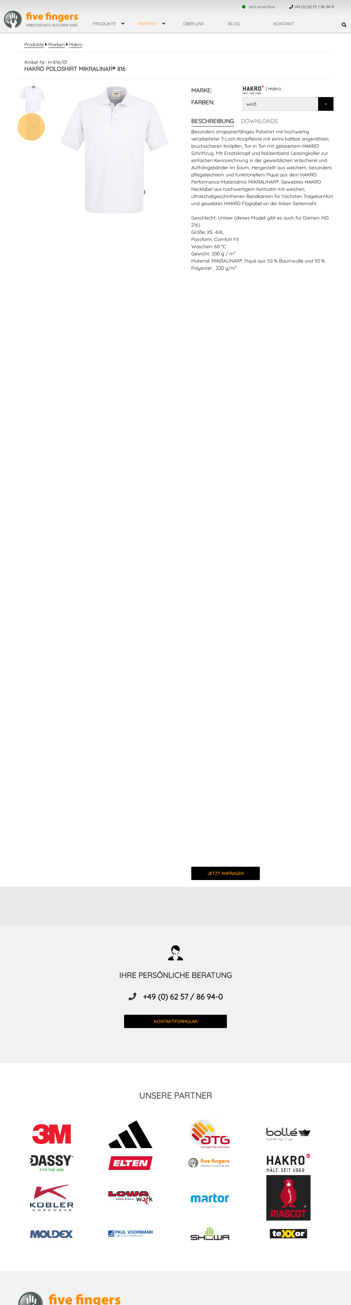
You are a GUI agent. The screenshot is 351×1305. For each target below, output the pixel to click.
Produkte (104, 23)
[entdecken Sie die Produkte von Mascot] (294, 1199)
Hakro (75, 44)
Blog (234, 23)
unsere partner (175, 1095)
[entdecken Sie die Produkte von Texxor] (294, 1234)
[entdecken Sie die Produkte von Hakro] (294, 1164)
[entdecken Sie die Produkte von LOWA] (136, 1199)
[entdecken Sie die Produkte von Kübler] (57, 1199)
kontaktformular (175, 1021)
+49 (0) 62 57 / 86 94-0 (183, 996)
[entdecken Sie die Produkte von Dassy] (57, 1164)
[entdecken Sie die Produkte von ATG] (215, 1135)
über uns (193, 23)
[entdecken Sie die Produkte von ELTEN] (136, 1164)
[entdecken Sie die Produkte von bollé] (294, 1135)
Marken (56, 44)
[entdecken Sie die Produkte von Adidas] (136, 1135)
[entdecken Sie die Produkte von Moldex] (57, 1234)
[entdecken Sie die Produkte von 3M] (57, 1135)
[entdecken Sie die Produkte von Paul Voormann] (136, 1234)
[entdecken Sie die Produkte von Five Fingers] (215, 1164)
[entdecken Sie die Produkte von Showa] (215, 1235)
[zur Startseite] (41, 15)
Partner (147, 23)
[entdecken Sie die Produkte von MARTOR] (215, 1198)
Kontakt (284, 23)
